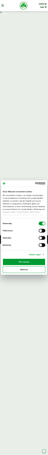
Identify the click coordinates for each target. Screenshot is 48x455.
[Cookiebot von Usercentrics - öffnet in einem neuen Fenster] (35, 183)
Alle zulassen (24, 262)
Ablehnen (24, 270)
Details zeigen (35, 255)
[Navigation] (2, 5)
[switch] (42, 231)
